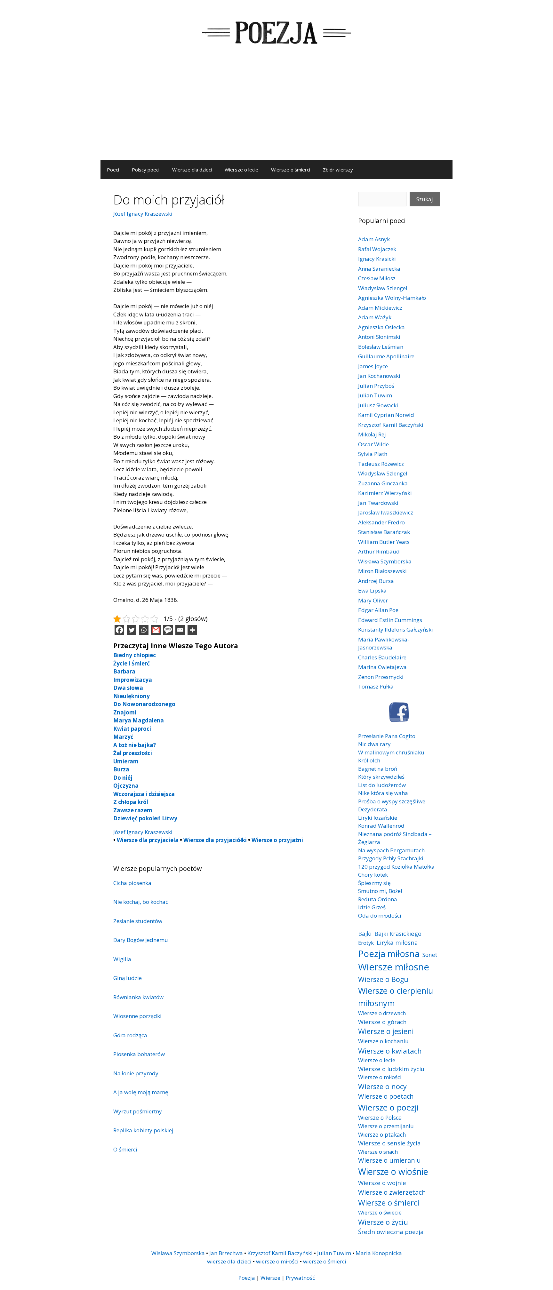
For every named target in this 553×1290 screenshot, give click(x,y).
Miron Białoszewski (382, 571)
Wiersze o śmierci (290, 169)
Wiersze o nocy (382, 1086)
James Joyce (373, 366)
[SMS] (168, 630)
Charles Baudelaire (382, 657)
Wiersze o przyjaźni (277, 840)
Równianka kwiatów (138, 997)
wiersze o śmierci (324, 1261)
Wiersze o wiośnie (393, 1171)
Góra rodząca (130, 1035)
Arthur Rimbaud (379, 551)
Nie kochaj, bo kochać (140, 901)
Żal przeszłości (132, 753)
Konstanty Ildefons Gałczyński (395, 629)
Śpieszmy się (374, 883)
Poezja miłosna (389, 953)
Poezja (246, 1277)
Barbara (124, 671)
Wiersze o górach (382, 1022)
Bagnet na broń (377, 768)
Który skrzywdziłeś (381, 776)
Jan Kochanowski (379, 375)
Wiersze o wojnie (382, 1183)
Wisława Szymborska (385, 561)
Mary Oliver (373, 600)
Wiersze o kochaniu (383, 1041)
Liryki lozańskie (377, 817)
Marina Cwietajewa (382, 667)
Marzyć (123, 736)
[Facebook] (119, 630)
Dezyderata (372, 809)
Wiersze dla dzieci (192, 169)
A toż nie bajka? (134, 745)
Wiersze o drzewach (382, 1013)
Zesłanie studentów (137, 921)
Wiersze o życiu (383, 1222)
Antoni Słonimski (379, 336)
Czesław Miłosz (377, 278)
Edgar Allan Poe (378, 610)
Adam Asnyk (374, 239)
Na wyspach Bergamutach (391, 850)
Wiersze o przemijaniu (386, 1126)
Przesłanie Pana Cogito (386, 736)
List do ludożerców (382, 785)
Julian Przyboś (376, 385)
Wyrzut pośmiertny (137, 1111)
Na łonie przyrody (135, 1073)
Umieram (126, 761)
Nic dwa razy (374, 744)
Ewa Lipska (372, 590)
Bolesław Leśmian (380, 346)
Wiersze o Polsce (380, 1117)
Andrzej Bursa (376, 581)
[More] (192, 630)
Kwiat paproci (132, 728)
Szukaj (424, 199)
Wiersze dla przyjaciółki (215, 840)
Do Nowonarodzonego (144, 704)
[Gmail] (155, 630)
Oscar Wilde (373, 444)
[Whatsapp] (143, 630)
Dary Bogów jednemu (140, 940)
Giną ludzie (127, 978)
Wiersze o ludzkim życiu (391, 1069)
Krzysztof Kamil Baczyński (390, 424)
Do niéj (122, 777)
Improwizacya (132, 679)
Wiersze (270, 1277)
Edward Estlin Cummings (390, 620)
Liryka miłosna (397, 942)
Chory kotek (373, 874)
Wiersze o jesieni (386, 1031)
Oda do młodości (379, 915)
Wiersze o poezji (388, 1107)
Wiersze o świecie (380, 1212)
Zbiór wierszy (338, 169)
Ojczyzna (126, 785)
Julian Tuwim (375, 395)
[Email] (180, 630)
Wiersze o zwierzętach (392, 1192)
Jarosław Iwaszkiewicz (385, 512)
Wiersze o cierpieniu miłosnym (395, 996)
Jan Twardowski (378, 502)
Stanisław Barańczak (384, 532)
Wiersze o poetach (386, 1096)
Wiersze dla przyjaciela (148, 840)
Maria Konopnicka (379, 1253)
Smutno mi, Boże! (380, 891)
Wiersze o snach (378, 1151)
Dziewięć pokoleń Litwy (145, 818)
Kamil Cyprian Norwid (386, 414)
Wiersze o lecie (241, 169)
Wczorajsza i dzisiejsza (144, 794)
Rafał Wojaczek (377, 249)
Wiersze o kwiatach (390, 1050)
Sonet (429, 955)
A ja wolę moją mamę (140, 1092)
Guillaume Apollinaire (386, 356)
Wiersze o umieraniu (389, 1160)
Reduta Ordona (377, 899)
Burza (121, 769)
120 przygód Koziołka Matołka (396, 866)
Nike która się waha (383, 793)
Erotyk (366, 942)
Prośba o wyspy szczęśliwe (391, 801)
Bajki (365, 933)
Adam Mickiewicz (380, 307)
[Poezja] (276, 31)
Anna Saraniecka (379, 268)
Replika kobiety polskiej (143, 1130)
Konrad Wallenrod (381, 825)
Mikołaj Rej (372, 434)
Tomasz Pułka (376, 686)
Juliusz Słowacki (378, 405)
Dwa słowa (128, 687)
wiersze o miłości (277, 1261)
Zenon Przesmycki (381, 677)
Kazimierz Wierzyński (385, 493)
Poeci (113, 169)
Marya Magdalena (138, 720)
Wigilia (122, 959)
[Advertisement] (276, 112)
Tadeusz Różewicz (381, 463)
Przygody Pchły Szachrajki (390, 858)
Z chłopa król (130, 802)
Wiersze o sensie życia (389, 1143)
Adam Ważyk (374, 317)
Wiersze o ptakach (382, 1134)
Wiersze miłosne (393, 966)
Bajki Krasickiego (397, 933)
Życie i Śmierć (131, 663)
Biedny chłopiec (134, 655)
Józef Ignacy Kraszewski (142, 213)
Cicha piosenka (132, 883)
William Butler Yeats (384, 541)
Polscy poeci (145, 169)
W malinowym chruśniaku (391, 752)
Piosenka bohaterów (139, 1054)
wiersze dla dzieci (229, 1261)
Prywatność (300, 1277)
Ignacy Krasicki (377, 258)
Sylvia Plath (372, 454)
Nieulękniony (131, 696)
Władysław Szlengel (382, 288)
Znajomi (124, 712)
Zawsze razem (132, 810)
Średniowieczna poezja (391, 1232)
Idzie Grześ (372, 907)
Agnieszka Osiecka (381, 327)
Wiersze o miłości (380, 1077)
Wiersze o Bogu (383, 979)
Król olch (369, 760)
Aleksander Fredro (381, 522)
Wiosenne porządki (137, 1016)
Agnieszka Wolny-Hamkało (392, 297)
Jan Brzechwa (226, 1253)
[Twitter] (131, 630)
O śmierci (125, 1149)
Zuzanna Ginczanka (383, 483)
